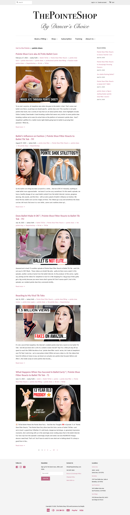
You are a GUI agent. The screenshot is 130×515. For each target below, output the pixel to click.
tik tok (40, 63)
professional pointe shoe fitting (56, 60)
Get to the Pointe (23, 48)
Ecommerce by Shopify (78, 506)
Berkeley (94, 476)
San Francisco (96, 485)
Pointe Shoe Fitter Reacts (59, 58)
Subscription (66, 39)
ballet (39, 379)
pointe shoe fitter (44, 143)
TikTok (46, 63)
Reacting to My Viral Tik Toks (30, 296)
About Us (90, 39)
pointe (56, 379)
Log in (93, 2)
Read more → (20, 127)
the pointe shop (23, 146)
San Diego (95, 494)
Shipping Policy (71, 477)
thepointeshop (31, 63)
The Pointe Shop (61, 506)
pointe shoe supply (29, 302)
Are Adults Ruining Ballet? (105, 74)
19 (54, 450)
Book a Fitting (41, 39)
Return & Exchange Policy (74, 473)
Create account (102, 2)
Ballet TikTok (44, 58)
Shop (53, 39)
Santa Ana (95, 467)
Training (78, 39)
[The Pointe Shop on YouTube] (24, 467)
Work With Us (70, 480)
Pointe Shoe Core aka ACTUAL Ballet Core (36, 54)
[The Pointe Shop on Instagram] (21, 467)
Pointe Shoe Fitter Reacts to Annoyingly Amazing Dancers (105, 64)
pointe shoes (39, 60)
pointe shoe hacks (27, 60)
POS (68, 506)
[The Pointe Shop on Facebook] (17, 467)
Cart (113, 2)
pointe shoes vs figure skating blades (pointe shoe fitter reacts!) (104, 94)
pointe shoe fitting (61, 299)
